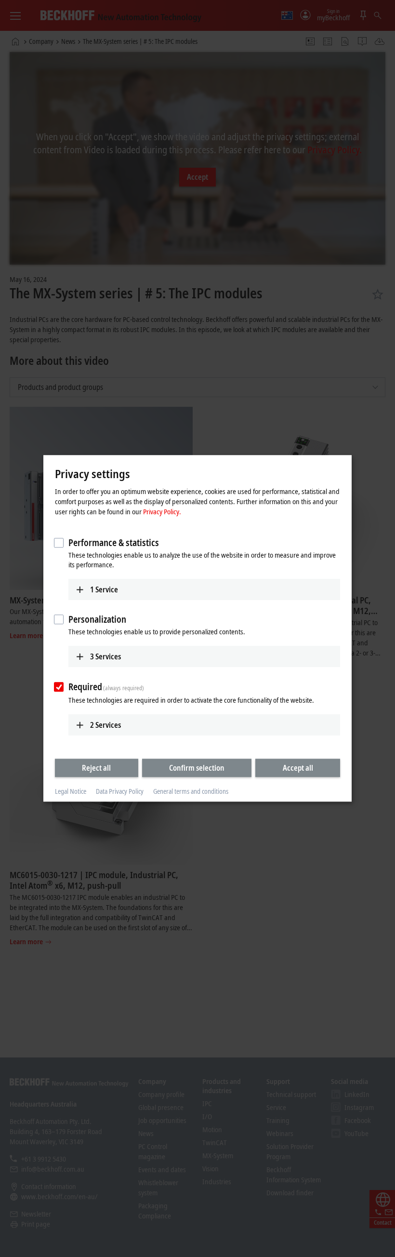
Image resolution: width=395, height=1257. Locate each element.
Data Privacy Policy (120, 791)
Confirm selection (196, 767)
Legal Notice (70, 791)
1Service (104, 589)
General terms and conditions (190, 791)
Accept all (298, 767)
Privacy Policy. (162, 511)
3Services (105, 656)
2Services (105, 725)
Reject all (96, 767)
